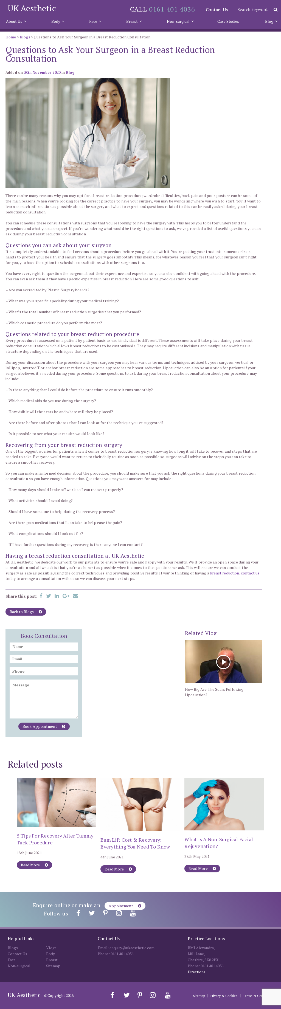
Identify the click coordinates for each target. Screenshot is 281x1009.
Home (10, 37)
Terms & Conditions (258, 996)
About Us (14, 21)
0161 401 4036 (172, 9)
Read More (31, 864)
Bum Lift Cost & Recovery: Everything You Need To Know (135, 843)
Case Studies (228, 21)
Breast (132, 21)
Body (55, 21)
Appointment (121, 905)
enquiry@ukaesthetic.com (131, 947)
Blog (269, 21)
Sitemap (53, 965)
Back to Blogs (22, 611)
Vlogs (51, 947)
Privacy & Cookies (223, 996)
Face (93, 21)
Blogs (25, 37)
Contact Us (217, 10)
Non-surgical (178, 21)
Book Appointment (40, 726)
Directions (197, 971)
